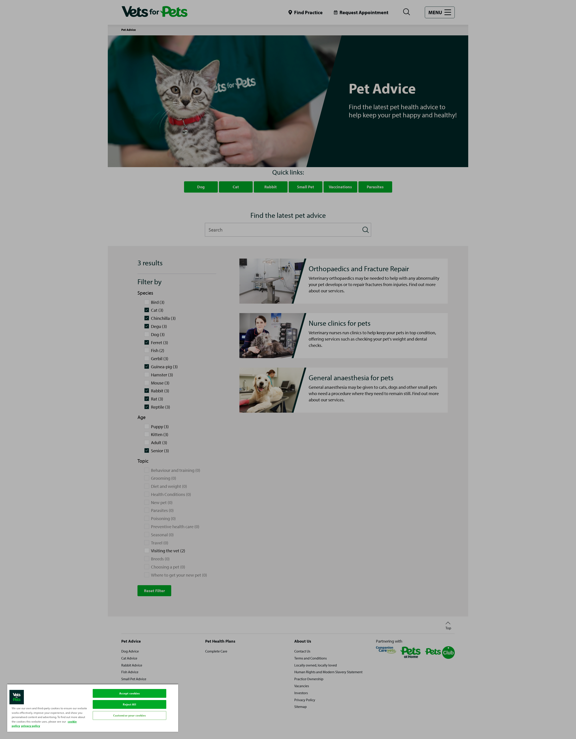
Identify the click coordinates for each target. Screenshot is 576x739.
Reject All (129, 704)
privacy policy (30, 726)
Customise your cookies (129, 715)
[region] (92, 708)
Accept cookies (129, 693)
